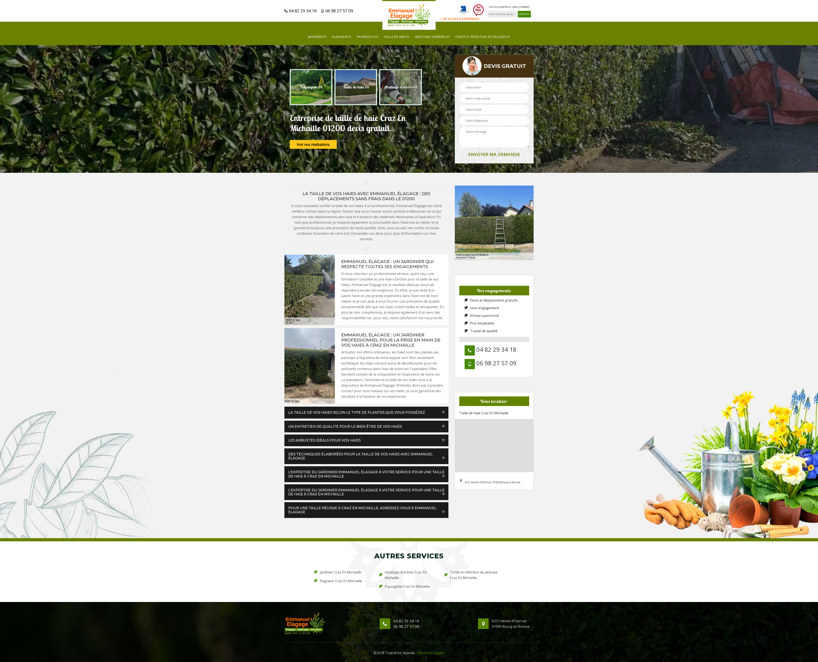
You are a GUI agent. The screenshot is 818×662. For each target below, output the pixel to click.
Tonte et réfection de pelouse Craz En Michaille (473, 575)
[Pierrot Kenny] (409, 15)
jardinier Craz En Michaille (340, 572)
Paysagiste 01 (367, 37)
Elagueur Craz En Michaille (341, 581)
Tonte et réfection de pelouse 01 (482, 37)
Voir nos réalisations (313, 144)
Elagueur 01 (341, 37)
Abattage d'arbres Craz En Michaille (406, 575)
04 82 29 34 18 (302, 11)
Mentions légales (431, 653)
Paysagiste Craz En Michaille (407, 586)
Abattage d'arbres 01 (432, 37)
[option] (311, 87)
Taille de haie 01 (396, 37)
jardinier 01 (317, 37)
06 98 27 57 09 (338, 11)
